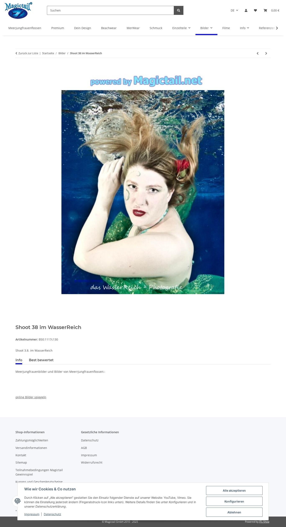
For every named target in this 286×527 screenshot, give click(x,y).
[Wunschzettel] (255, 10)
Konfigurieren (234, 501)
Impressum (31, 514)
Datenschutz (52, 514)
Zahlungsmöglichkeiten (31, 440)
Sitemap (21, 462)
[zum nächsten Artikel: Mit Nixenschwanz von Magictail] (266, 53)
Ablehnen (234, 512)
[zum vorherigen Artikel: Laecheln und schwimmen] (257, 53)
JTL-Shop (264, 521)
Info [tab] (18, 360)
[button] (246, 10)
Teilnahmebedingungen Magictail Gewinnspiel (39, 472)
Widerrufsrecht (91, 462)
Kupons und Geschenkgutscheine (39, 482)
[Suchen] (178, 10)
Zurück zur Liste (28, 53)
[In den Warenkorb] (18, 322)
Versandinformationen (31, 448)
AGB (84, 448)
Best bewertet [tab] (41, 360)
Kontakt (20, 455)
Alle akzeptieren (234, 490)
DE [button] (232, 10)
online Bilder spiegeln (30, 397)
